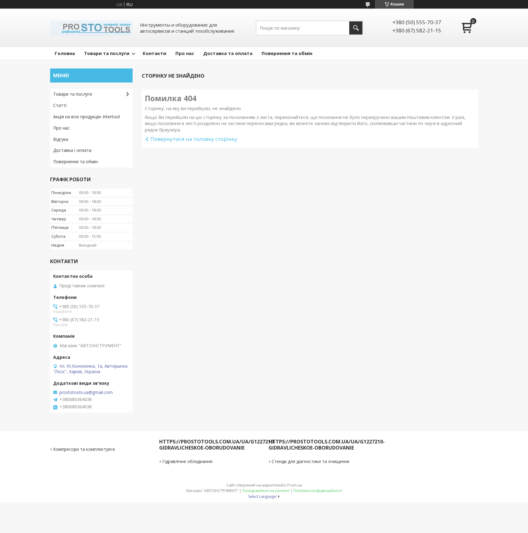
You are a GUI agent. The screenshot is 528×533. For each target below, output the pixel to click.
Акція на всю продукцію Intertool (86, 116)
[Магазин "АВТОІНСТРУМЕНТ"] (91, 27)
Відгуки (60, 139)
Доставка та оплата (227, 53)
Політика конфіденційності (317, 490)
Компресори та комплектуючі (84, 449)
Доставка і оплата (72, 150)
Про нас (184, 53)
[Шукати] (355, 28)
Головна (65, 53)
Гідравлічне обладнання (187, 461)
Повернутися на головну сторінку (193, 138)
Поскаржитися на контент (265, 490)
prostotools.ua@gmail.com (86, 392)
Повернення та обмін (287, 53)
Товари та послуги (106, 53)
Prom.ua (294, 485)
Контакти (154, 53)
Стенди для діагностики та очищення (310, 461)
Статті (60, 105)
